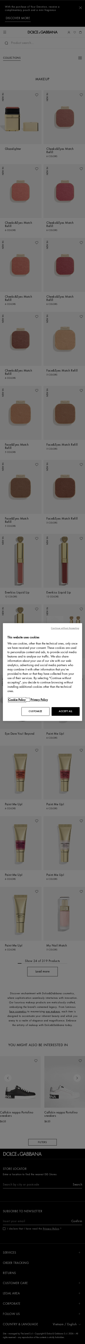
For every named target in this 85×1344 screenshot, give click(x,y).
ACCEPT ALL (65, 711)
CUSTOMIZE (35, 711)
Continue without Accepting (65, 628)
